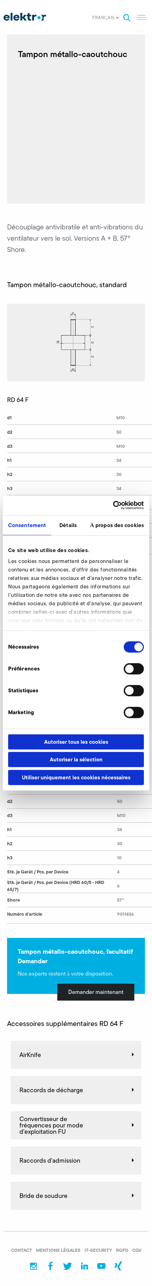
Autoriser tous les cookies (76, 742)
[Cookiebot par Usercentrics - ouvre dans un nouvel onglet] (113, 505)
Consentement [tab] (27, 525)
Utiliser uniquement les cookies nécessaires (76, 777)
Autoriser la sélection (76, 759)
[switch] (134, 668)
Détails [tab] (68, 525)
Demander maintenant (95, 992)
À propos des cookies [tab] (117, 525)
